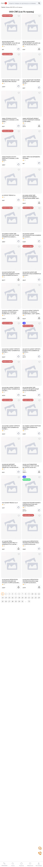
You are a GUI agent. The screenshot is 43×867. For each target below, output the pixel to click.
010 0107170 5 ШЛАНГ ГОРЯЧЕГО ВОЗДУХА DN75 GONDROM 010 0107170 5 (31, 350)
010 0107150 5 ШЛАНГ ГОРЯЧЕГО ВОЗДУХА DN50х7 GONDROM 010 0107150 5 (11, 350)
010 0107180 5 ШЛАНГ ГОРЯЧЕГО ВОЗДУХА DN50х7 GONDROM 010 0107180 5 (11, 389)
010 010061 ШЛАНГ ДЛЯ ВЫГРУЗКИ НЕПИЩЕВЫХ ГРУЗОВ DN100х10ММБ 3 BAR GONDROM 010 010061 (30, 197)
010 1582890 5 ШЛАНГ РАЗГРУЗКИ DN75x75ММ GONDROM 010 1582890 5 (32, 427)
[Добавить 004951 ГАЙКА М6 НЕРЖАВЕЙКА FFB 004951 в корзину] (39, 163)
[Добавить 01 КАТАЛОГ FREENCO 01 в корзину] (18, 200)
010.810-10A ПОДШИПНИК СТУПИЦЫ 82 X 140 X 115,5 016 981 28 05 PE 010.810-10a (31, 466)
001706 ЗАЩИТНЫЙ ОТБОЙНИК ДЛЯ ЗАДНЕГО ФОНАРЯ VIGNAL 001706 (31, 81)
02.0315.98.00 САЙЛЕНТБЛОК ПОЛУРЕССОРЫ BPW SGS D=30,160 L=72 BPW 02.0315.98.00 (10, 581)
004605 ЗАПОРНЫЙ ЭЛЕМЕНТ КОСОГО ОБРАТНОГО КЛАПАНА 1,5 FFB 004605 (31, 120)
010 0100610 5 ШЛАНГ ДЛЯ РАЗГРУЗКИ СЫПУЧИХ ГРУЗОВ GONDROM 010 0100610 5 (10, 235)
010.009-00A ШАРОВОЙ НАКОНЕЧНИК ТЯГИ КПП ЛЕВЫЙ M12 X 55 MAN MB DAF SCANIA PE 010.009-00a (10, 467)
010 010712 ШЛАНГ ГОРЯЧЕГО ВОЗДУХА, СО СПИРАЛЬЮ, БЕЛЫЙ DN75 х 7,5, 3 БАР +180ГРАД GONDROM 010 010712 (10, 313)
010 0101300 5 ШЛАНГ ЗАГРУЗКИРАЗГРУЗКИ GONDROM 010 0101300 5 (32, 235)
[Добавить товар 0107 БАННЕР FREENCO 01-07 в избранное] (19, 477)
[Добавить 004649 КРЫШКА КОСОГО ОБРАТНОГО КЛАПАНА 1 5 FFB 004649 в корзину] (18, 164)
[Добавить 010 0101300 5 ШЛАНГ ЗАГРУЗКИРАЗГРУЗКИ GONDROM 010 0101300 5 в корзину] (39, 241)
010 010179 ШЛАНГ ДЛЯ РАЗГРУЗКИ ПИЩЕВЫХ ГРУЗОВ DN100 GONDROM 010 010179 (10, 273)
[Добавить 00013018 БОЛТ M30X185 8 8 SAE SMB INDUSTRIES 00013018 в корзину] (18, 86)
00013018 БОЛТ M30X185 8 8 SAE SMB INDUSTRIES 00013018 (10, 80)
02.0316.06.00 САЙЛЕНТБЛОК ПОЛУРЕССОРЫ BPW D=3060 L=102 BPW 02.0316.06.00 (30, 581)
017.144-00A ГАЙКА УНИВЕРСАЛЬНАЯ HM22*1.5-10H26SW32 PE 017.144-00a (10, 542)
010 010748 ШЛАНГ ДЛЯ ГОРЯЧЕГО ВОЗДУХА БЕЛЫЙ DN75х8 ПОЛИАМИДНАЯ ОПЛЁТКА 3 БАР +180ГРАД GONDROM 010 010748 (31, 390)
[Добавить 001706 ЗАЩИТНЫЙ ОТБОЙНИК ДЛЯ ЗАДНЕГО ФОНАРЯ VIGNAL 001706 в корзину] (39, 87)
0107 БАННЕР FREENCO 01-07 (10, 503)
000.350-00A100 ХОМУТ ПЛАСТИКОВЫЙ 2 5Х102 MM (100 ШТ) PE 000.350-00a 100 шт (11, 43)
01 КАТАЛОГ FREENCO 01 (8, 195)
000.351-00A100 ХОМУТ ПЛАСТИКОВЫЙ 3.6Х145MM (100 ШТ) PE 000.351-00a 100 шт (31, 43)
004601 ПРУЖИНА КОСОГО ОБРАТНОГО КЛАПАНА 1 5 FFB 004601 (10, 120)
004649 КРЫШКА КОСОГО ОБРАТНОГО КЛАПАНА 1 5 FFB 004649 (10, 158)
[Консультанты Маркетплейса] (40, 848)
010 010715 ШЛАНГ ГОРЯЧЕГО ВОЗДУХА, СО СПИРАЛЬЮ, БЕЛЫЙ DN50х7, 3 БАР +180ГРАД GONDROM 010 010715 (31, 313)
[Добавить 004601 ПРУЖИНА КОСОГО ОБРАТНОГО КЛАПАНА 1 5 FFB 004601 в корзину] (18, 126)
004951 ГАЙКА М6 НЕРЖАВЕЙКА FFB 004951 (31, 157)
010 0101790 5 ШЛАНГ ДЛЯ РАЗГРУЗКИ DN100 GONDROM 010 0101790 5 (32, 273)
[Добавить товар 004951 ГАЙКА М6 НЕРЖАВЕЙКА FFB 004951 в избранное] (39, 131)
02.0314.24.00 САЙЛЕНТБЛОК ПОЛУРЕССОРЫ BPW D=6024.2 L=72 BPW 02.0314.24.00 (31, 542)
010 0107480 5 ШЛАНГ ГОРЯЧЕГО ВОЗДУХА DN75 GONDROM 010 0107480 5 (11, 427)
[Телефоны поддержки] (40, 853)
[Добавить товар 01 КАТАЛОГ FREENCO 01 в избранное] (19, 170)
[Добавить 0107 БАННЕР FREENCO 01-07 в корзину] (18, 507)
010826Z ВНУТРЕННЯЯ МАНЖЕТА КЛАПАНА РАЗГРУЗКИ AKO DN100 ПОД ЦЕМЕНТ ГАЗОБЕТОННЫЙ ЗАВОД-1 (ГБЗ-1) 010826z (31, 506)
